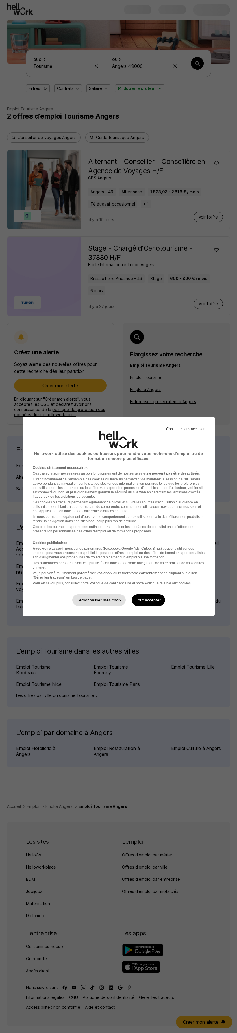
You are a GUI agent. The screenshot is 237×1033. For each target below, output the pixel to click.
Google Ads (130, 549)
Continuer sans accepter (185, 429)
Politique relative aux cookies (168, 583)
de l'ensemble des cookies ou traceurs (93, 479)
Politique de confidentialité (110, 583)
